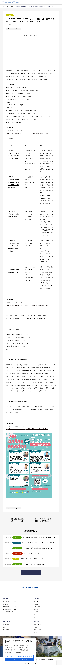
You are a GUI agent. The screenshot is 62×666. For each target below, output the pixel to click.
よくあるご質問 (49, 659)
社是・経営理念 (37, 606)
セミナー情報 (16, 542)
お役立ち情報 (6, 621)
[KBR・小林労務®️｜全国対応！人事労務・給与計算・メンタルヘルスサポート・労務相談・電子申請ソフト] (10, 2)
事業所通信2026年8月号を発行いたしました (33, 558)
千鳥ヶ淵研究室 (17, 537)
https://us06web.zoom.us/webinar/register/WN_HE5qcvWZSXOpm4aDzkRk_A (27, 133)
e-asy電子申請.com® (8, 611)
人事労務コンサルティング (9, 606)
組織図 (35, 617)
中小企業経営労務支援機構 (9, 609)
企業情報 (36, 598)
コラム (35, 632)
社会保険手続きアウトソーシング (11, 601)
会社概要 (36, 609)
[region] (19, 650)
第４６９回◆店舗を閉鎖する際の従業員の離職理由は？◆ (39, 537)
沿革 (35, 614)
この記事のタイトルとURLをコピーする (31, 35)
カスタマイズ (10, 656)
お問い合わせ (42, 659)
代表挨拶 (36, 601)
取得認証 (36, 611)
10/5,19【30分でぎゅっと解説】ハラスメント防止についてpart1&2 (39, 542)
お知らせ (10, 15)
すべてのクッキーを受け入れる (19, 659)
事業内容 (5, 598)
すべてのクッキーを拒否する (25, 656)
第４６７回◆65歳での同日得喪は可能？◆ (34, 564)
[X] (31, 591)
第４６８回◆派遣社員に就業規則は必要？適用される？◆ (39, 548)
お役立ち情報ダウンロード (9, 629)
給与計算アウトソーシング (9, 604)
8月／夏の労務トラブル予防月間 (33, 553)
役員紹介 (36, 604)
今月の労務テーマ (17, 553)
